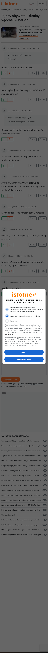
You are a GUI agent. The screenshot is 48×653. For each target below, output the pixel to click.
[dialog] (24, 326)
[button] (24, 321)
